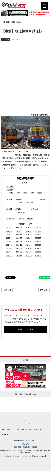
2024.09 (38, 245)
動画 (25, 359)
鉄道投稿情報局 (25, 178)
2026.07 (19, 227)
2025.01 (38, 241)
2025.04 (9, 241)
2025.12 (9, 234)
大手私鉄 (5, 39)
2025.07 (19, 238)
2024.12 (9, 245)
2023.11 (19, 255)
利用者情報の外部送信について (25, 440)
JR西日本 (19, 199)
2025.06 (28, 238)
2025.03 (19, 241)
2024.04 (9, 251)
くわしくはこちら (25, 329)
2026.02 (28, 231)
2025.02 (28, 241)
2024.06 (28, 248)
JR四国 (42, 199)
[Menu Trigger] (44, 6)
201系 (11, 193)
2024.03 (19, 251)
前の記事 (7, 289)
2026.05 (38, 227)
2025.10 (28, 234)
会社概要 (5, 434)
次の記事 (43, 289)
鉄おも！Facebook (25, 394)
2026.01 (38, 231)
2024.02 (28, 251)
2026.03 (19, 231)
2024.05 (38, 248)
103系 (20, 202)
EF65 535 (21, 212)
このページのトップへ (25, 421)
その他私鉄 (10, 218)
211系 (32, 193)
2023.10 (28, 255)
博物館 (30, 218)
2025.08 (9, 238)
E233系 (39, 193)
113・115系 (29, 202)
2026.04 (9, 231)
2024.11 (19, 245)
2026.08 (9, 227)
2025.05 (38, 238)
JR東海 (9, 199)
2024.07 (19, 248)
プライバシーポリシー (23, 429)
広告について (39, 429)
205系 (18, 193)
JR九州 (9, 209)
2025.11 (19, 234)
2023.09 (38, 255)
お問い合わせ (6, 429)
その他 (21, 218)
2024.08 (9, 248)
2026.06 (28, 227)
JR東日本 (10, 189)
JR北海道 (10, 186)
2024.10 (28, 245)
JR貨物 (18, 209)
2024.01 (38, 251)
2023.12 (9, 255)
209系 (25, 193)
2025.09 (38, 234)
